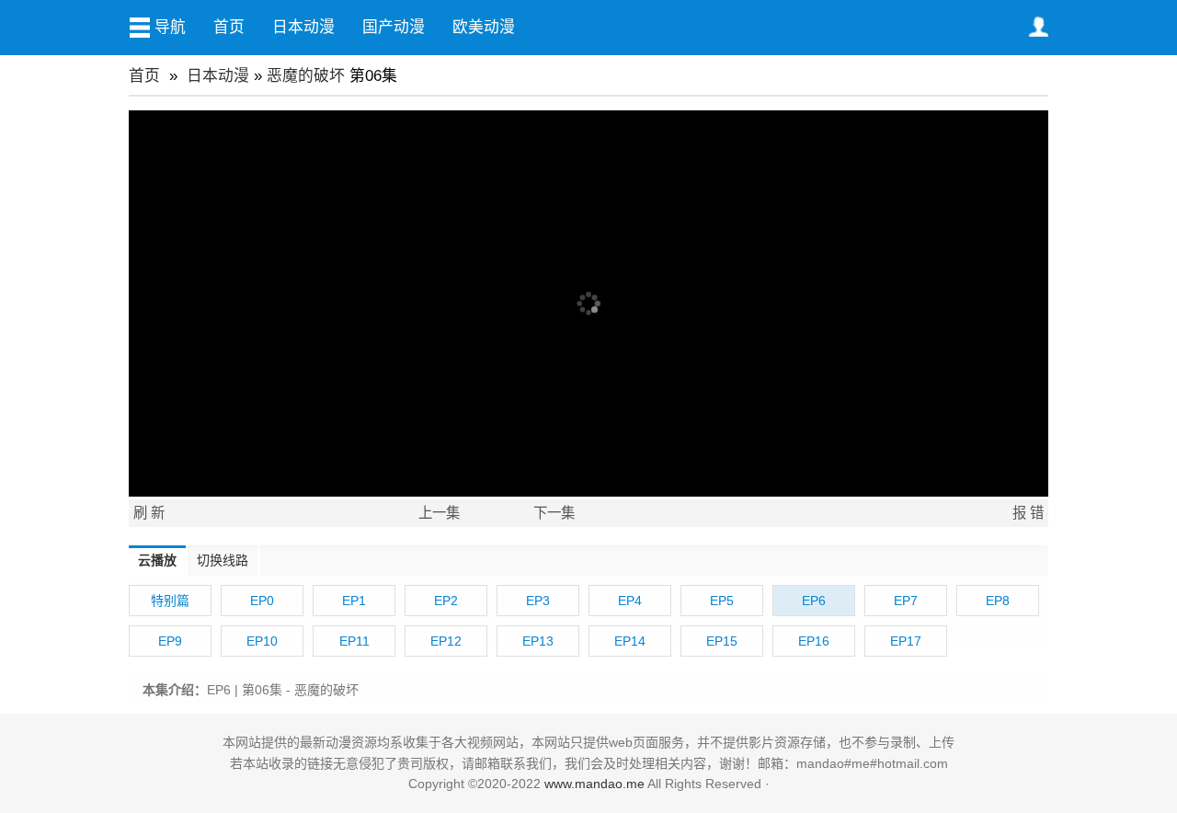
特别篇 (170, 600)
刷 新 (149, 513)
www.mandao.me (594, 783)
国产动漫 (393, 27)
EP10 (262, 641)
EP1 (354, 600)
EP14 (630, 641)
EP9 (170, 641)
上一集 (439, 513)
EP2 (446, 600)
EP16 (813, 641)
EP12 (446, 641)
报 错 (1028, 513)
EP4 (630, 600)
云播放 (157, 560)
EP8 (998, 600)
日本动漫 (303, 27)
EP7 (906, 600)
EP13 (538, 641)
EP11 (354, 641)
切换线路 (222, 560)
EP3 (538, 600)
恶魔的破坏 (306, 76)
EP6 (814, 600)
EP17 (905, 641)
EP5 (722, 600)
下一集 (554, 513)
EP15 (721, 641)
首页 (229, 27)
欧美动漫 (483, 27)
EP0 (262, 600)
